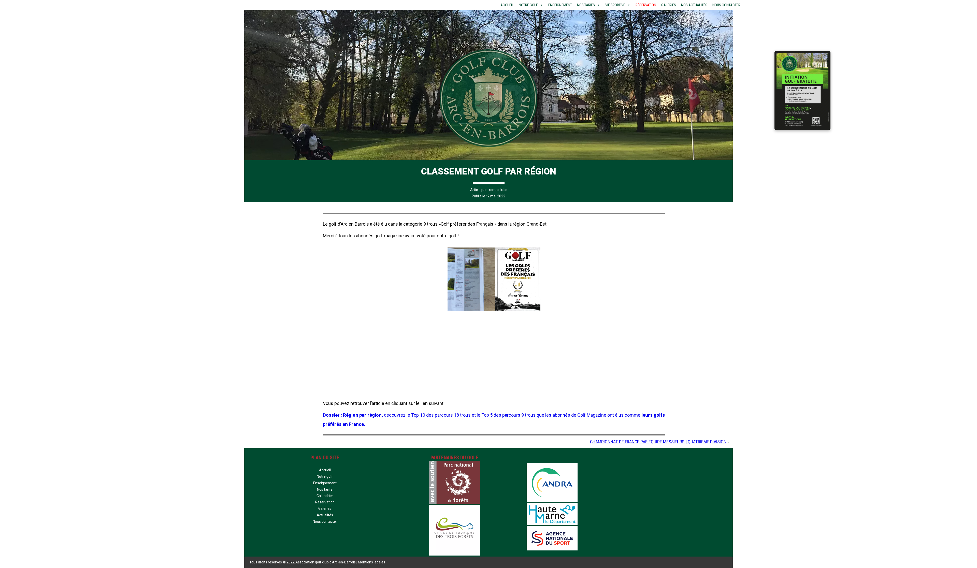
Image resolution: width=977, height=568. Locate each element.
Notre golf (325, 476)
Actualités (325, 515)
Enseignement (560, 5)
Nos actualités (694, 5)
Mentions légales (371, 562)
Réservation (646, 5)
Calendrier (325, 496)
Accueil (507, 5)
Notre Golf (528, 5)
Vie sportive (615, 5)
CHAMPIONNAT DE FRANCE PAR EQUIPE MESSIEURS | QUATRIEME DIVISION (658, 441)
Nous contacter (726, 5)
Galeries (668, 5)
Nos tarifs (586, 5)
